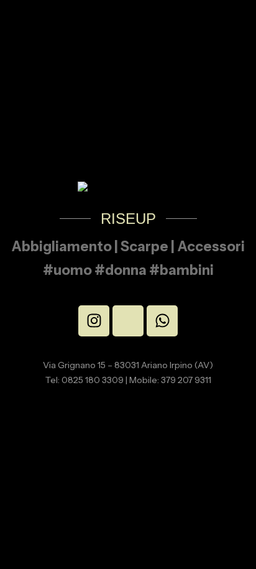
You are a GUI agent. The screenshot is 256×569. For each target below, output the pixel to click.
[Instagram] (93, 320)
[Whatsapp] (162, 320)
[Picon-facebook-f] (128, 320)
